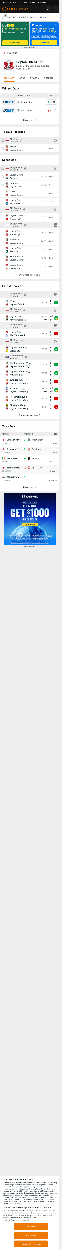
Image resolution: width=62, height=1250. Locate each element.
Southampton (38, 449)
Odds (22, 78)
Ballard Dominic (14, 467)
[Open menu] (55, 9)
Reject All (31, 1235)
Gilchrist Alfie (14, 439)
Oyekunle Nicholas (16, 449)
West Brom (37, 439)
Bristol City (37, 467)
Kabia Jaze (12, 458)
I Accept (31, 1226)
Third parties (14, 1203)
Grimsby (36, 458)
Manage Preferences (31, 1244)
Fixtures (48, 78)
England (12, 53)
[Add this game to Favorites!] (3, 148)
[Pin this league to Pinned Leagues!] (21, 140)
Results (34, 78)
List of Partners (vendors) (16, 1220)
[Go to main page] (17, 9)
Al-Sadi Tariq (13, 477)
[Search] (48, 9)
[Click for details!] (29, 148)
